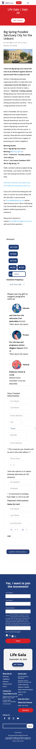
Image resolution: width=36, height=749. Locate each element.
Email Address (11, 608)
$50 (13, 267)
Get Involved (13, 45)
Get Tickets (18, 20)
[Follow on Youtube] (18, 718)
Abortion (6, 45)
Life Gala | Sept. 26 (18, 11)
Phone (8, 615)
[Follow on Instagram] (9, 718)
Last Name (10, 600)
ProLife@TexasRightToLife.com (20, 221)
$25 (22, 267)
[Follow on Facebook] (4, 718)
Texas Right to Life (11, 42)
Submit (18, 641)
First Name (10, 593)
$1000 (14, 247)
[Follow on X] (13, 718)
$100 (14, 260)
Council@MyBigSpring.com (15, 200)
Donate (19, 2)
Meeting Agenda (16, 152)
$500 (14, 254)
